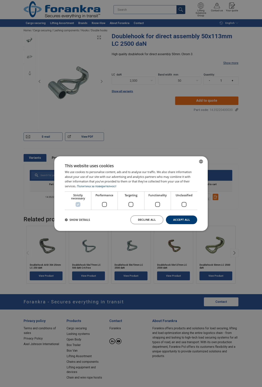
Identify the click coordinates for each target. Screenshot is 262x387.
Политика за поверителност (96, 186)
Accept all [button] (181, 219)
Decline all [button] (147, 219)
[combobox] (201, 161)
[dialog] (131, 193)
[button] (77, 220)
